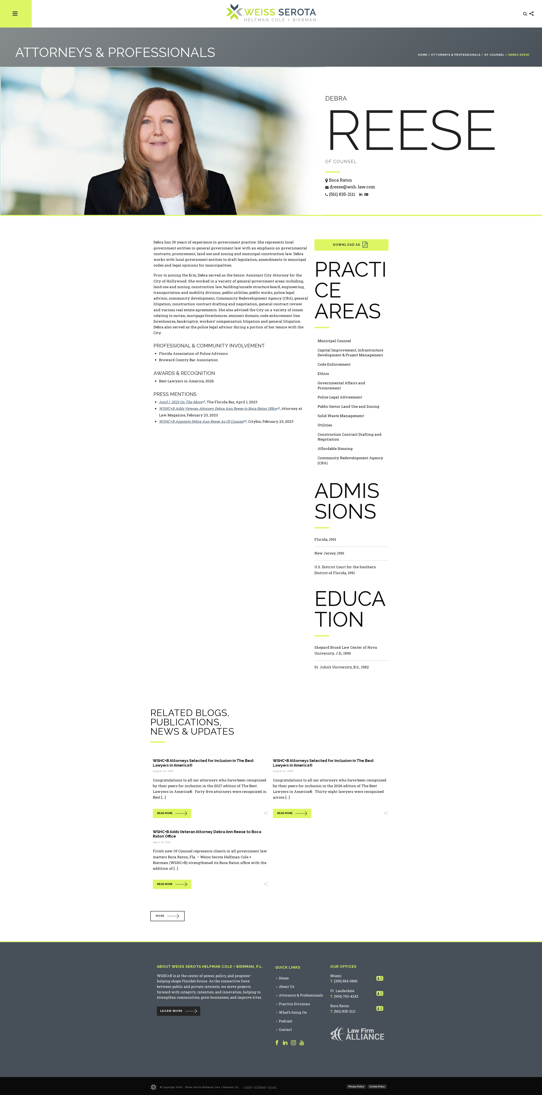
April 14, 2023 (162, 842)
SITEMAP (260, 1087)
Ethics (323, 373)
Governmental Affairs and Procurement (341, 385)
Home (422, 54)
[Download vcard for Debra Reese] (366, 193)
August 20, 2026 (163, 771)
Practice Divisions (294, 1004)
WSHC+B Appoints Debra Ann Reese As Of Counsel (201, 421)
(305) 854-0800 (345, 981)
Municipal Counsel (334, 340)
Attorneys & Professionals (455, 54)
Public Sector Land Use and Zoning (348, 406)
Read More (165, 813)
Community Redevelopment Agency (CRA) (350, 460)
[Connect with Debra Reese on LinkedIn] (360, 193)
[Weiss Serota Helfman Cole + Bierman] (153, 1086)
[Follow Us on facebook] (276, 1043)
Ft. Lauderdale (342, 991)
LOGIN (248, 1087)
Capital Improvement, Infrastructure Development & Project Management (350, 353)
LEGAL (272, 1087)
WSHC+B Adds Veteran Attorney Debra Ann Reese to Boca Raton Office (218, 408)
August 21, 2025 (283, 771)
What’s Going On (293, 1012)
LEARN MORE (171, 1011)
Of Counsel (494, 54)
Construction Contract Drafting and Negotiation (350, 437)
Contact (285, 1029)
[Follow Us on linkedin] (285, 1043)
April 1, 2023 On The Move (180, 402)
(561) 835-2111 (344, 1011)
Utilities (325, 425)
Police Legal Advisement (340, 397)
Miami (336, 975)
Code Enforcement (334, 364)
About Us (286, 986)
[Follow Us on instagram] (293, 1043)
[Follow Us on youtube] (301, 1043)
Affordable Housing (335, 448)
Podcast (285, 1021)
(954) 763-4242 (346, 996)
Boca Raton (339, 1006)
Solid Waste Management (341, 415)
